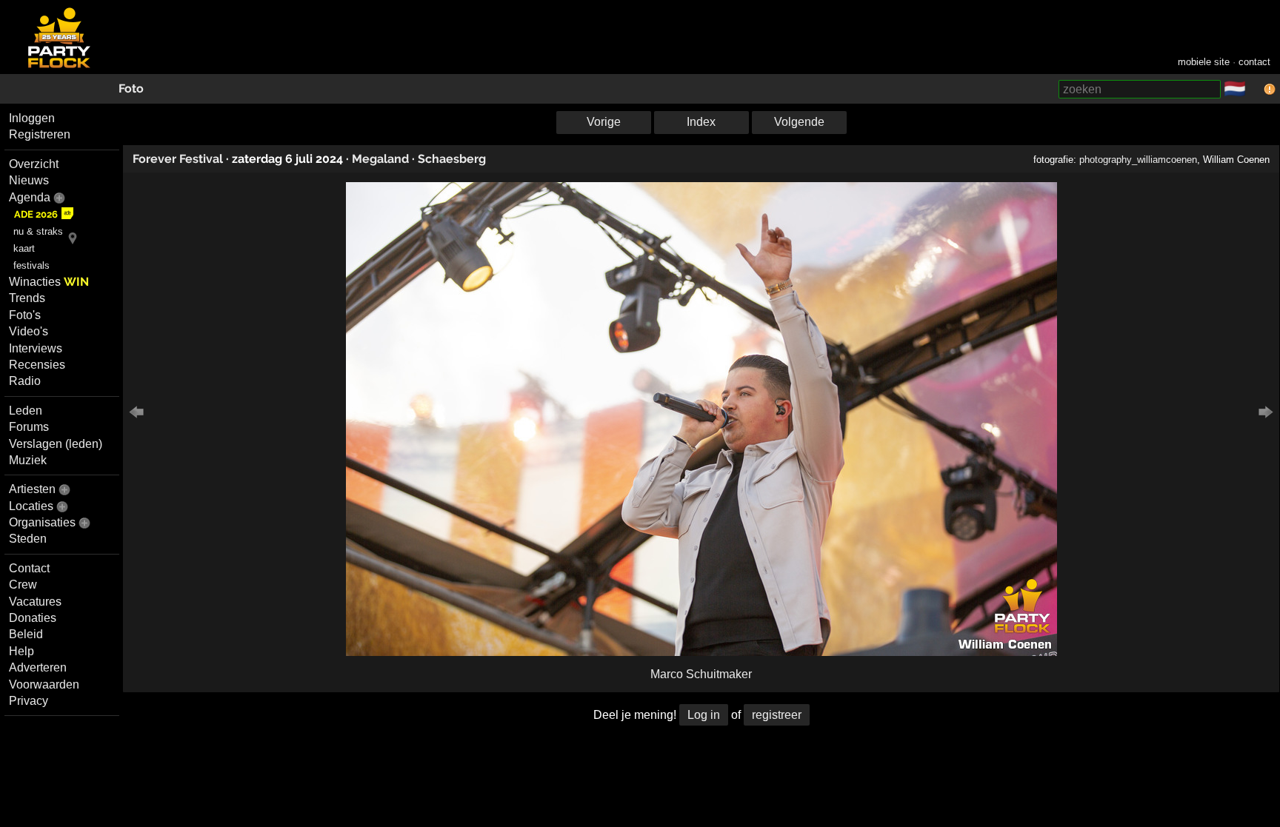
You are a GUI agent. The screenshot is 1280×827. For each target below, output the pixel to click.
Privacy (28, 700)
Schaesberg (452, 159)
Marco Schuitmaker (701, 674)
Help (21, 651)
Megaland (380, 159)
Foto (131, 88)
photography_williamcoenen (1138, 159)
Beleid (26, 634)
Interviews (35, 348)
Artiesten (32, 489)
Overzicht (34, 164)
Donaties (32, 618)
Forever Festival (178, 159)
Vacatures (35, 601)
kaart (24, 248)
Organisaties (42, 522)
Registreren (39, 134)
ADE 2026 (36, 214)
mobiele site (1204, 61)
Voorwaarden (44, 684)
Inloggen (32, 118)
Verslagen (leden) (55, 444)
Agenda (29, 197)
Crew (23, 584)
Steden (28, 538)
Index (701, 121)
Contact (29, 568)
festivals (31, 265)
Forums (29, 427)
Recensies (37, 364)
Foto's (25, 315)
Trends (27, 298)
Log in (703, 715)
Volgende (799, 121)
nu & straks (38, 231)
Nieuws (29, 180)
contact (1254, 61)
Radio (25, 381)
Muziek (28, 460)
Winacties (49, 281)
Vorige (604, 121)
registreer (776, 715)
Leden (25, 410)
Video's (28, 331)
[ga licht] (1255, 90)
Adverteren (38, 667)
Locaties (31, 506)
